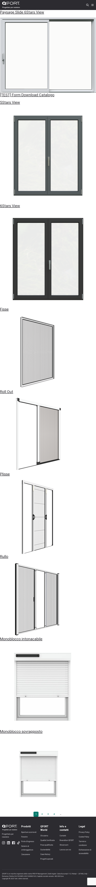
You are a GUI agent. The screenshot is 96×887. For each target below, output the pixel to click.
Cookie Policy (84, 837)
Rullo (4, 556)
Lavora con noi (65, 850)
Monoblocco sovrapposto (21, 731)
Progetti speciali (46, 859)
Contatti (63, 836)
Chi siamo (44, 836)
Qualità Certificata (47, 840)
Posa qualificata (46, 845)
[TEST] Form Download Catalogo (27, 95)
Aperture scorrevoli (28, 832)
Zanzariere (25, 854)
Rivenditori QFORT (67, 840)
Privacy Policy (84, 832)
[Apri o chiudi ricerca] (87, 4)
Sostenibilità (45, 850)
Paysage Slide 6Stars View (22, 12)
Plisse (5, 474)
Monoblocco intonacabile (21, 639)
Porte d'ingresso (27, 841)
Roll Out (6, 391)
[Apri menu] (92, 4)
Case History (45, 854)
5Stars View (10, 102)
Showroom (64, 845)
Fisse (4, 309)
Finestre (24, 837)
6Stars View (10, 206)
